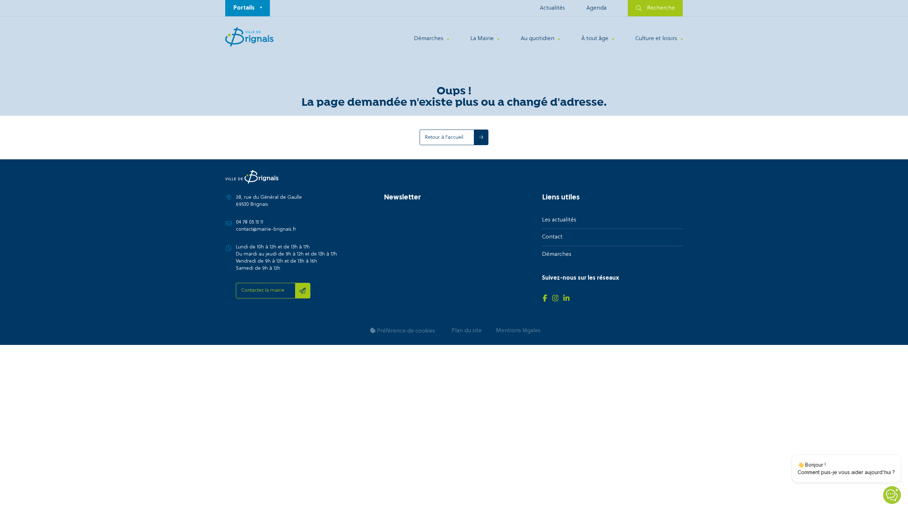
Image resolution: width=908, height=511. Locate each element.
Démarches (428, 38)
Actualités (552, 8)
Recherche (661, 8)
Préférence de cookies (405, 331)
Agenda (596, 8)
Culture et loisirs (656, 38)
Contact (552, 237)
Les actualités (559, 220)
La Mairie (482, 38)
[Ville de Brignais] (249, 36)
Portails (244, 8)
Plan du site (467, 331)
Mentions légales (518, 331)
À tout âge (594, 38)
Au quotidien (537, 38)
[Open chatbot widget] (892, 495)
